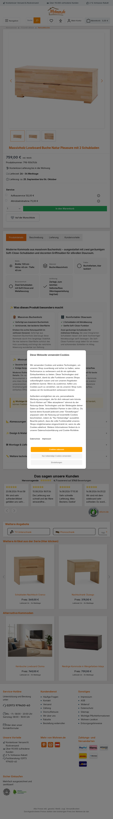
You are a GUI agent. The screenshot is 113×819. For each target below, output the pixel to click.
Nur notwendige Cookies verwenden (56, 456)
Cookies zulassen (56, 449)
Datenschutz (35, 439)
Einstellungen (56, 462)
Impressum (46, 439)
